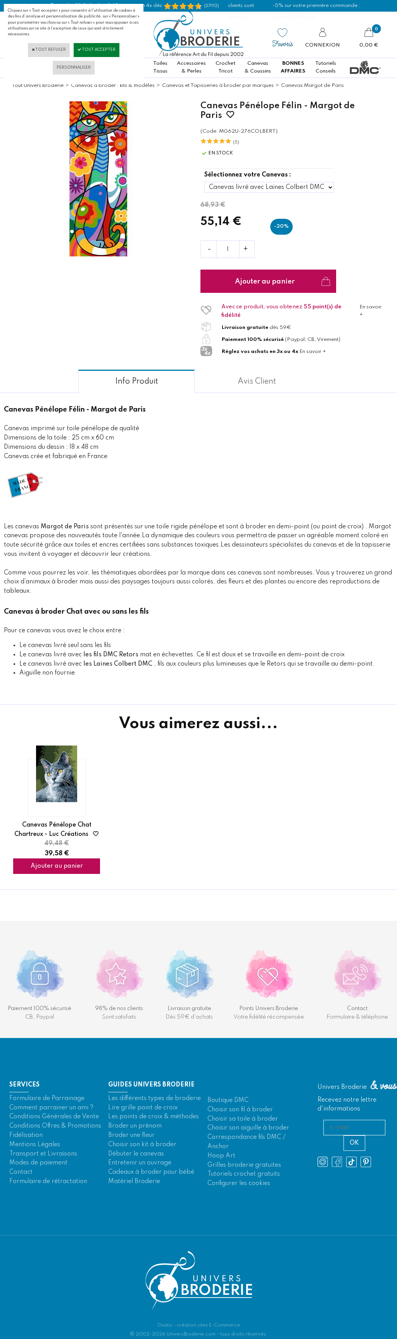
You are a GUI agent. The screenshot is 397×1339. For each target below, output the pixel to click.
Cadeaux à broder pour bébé (151, 1172)
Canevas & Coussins (258, 67)
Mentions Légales (34, 1145)
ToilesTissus (160, 67)
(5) (236, 142)
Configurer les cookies (238, 1183)
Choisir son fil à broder (240, 1110)
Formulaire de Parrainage (47, 1098)
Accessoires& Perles (191, 67)
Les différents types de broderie (154, 1098)
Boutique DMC (228, 1100)
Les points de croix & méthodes (153, 1117)
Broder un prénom (135, 1126)
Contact (21, 1172)
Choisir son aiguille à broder (248, 1128)
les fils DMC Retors (110, 655)
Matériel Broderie (134, 1181)
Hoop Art (221, 1156)
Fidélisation (26, 1135)
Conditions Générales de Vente (54, 1117)
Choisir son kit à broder (142, 1145)
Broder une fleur (131, 1135)
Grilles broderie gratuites (244, 1165)
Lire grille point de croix (143, 1108)
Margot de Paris (65, 527)
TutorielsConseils (325, 67)
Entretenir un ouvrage (139, 1163)
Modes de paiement (38, 1163)
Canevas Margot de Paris (312, 85)
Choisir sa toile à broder (242, 1119)
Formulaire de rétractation (48, 1181)
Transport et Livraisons (43, 1154)
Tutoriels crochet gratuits (243, 1174)
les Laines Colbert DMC (117, 664)
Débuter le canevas (136, 1154)
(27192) (211, 5)
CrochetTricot (225, 67)
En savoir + (312, 351)
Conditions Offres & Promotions (55, 1126)
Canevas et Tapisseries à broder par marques (218, 85)
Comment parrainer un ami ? (51, 1108)
